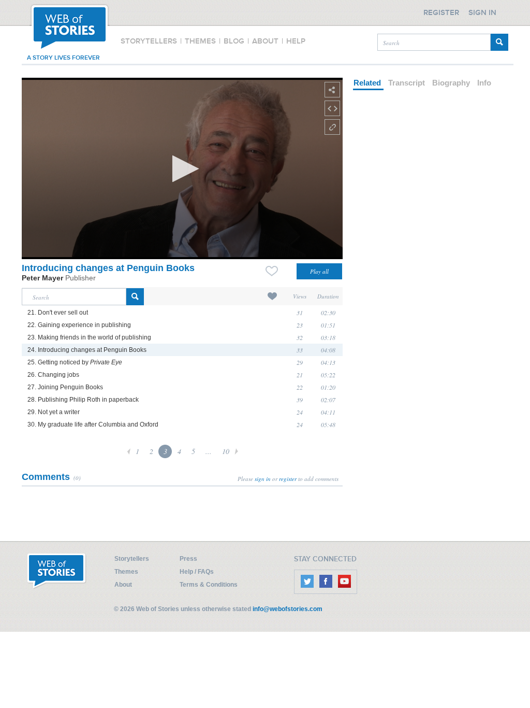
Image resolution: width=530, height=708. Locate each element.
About (123, 584)
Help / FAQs (197, 571)
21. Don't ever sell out (57, 312)
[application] (182, 168)
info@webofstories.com (287, 609)
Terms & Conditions (209, 584)
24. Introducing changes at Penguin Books (86, 349)
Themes (126, 571)
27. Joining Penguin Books (65, 387)
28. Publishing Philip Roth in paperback (83, 399)
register (288, 479)
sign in (263, 479)
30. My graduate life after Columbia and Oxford (92, 424)
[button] (182, 169)
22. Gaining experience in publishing (79, 325)
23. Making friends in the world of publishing (89, 337)
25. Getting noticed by (74, 362)
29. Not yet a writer (53, 412)
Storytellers (131, 558)
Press (188, 558)
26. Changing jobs (53, 374)
